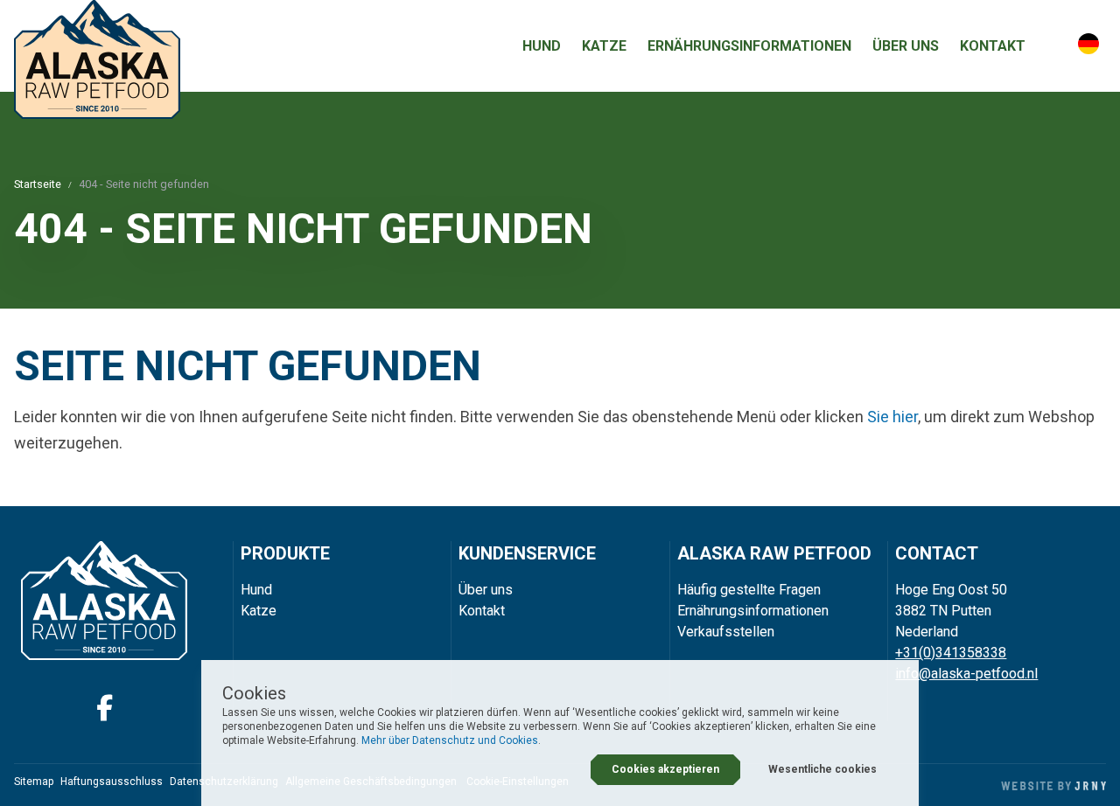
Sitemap (33, 781)
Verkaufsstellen (725, 631)
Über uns (905, 46)
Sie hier (892, 416)
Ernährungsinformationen (749, 46)
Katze (604, 46)
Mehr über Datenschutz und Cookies (449, 740)
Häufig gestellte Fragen (749, 589)
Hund (541, 46)
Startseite (37, 184)
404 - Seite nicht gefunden (144, 184)
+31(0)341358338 (950, 652)
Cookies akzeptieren (665, 769)
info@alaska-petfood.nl (966, 673)
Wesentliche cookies (822, 769)
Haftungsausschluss (111, 781)
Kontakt (993, 46)
